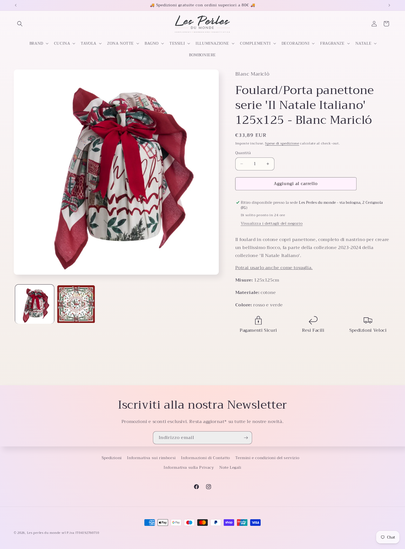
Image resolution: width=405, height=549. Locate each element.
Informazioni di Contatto (205, 457)
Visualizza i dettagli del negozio (272, 223)
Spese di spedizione (282, 143)
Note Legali (230, 467)
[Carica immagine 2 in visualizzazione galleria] (76, 304)
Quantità (243, 153)
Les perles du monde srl (46, 532)
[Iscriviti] (246, 437)
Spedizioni (112, 457)
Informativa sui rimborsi (151, 457)
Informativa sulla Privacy (189, 467)
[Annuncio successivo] (389, 5)
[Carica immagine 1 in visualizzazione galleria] (34, 304)
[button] (20, 24)
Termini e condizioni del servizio (267, 457)
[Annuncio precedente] (16, 5)
